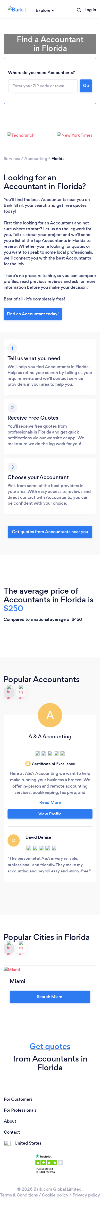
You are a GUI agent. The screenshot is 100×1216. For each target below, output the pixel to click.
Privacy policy (86, 1195)
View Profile (50, 814)
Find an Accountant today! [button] (33, 314)
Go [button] (86, 85)
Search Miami (50, 997)
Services (12, 159)
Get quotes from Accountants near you (50, 532)
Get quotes (50, 1046)
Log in (90, 10)
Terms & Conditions (19, 1195)
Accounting (35, 159)
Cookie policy (55, 1195)
